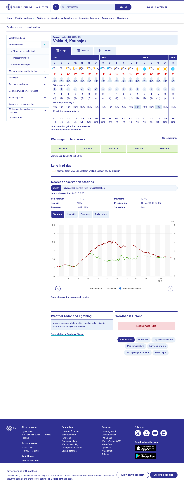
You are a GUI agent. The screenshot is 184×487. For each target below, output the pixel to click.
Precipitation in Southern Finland (67, 334)
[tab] (61, 51)
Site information (69, 441)
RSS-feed (66, 438)
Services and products (62, 18)
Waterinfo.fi (107, 451)
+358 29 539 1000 (30, 460)
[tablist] (114, 50)
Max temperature (135, 346)
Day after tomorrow (163, 339)
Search (123, 7)
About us (121, 18)
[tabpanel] (114, 89)
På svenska (161, 7)
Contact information (71, 431)
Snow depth (160, 352)
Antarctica (106, 454)
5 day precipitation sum (137, 352)
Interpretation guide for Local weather (70, 126)
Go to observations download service (70, 297)
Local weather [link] (33, 27)
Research (107, 18)
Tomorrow (143, 339)
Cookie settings (69, 451)
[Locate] (56, 7)
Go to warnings (170, 138)
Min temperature (157, 346)
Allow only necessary (132, 474)
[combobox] (89, 7)
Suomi (150, 7)
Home (9, 18)
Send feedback (69, 434)
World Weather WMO (111, 441)
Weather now (126, 339)
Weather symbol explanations (66, 129)
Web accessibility (70, 444)
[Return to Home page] (27, 7)
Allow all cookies (163, 474)
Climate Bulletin (109, 434)
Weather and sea (23, 18)
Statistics (41, 18)
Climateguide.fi (109, 431)
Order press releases (72, 447)
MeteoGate (107, 444)
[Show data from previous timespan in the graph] (58, 288)
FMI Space (107, 438)
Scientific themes (88, 18)
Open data (106, 447)
